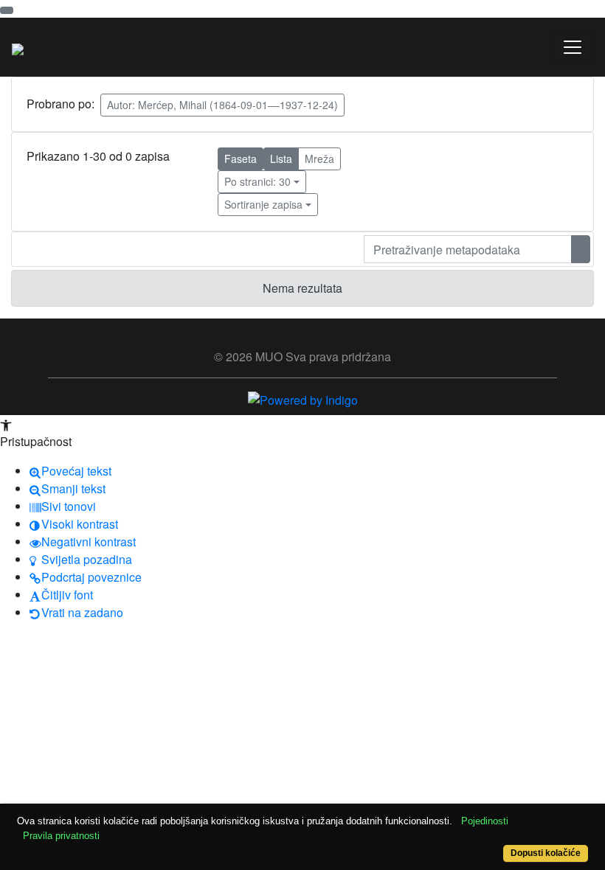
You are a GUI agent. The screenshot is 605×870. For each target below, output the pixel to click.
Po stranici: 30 (257, 181)
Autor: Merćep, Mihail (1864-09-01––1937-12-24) (222, 104)
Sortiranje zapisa (263, 204)
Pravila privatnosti (61, 835)
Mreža (319, 158)
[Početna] (18, 47)
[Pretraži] (580, 249)
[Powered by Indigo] (303, 398)
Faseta (240, 158)
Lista (281, 158)
